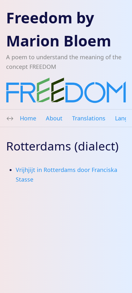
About (54, 118)
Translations (88, 118)
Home (28, 118)
